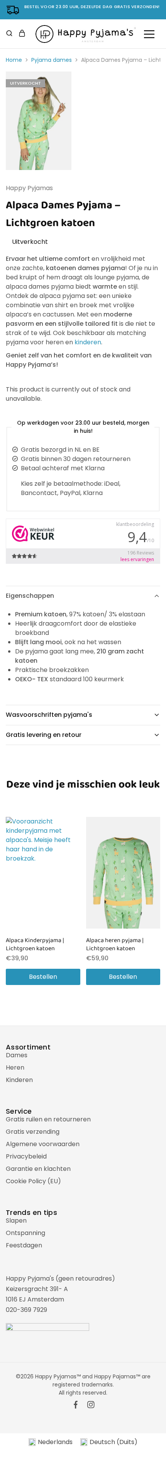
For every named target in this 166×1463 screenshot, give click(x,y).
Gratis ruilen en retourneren (48, 1119)
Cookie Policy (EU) (33, 1181)
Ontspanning (25, 1232)
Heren (15, 1067)
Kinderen (19, 1079)
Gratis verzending (32, 1131)
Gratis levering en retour (43, 734)
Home (14, 60)
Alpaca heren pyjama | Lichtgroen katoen (115, 944)
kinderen (88, 342)
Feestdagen (24, 1245)
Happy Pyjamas (29, 188)
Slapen (16, 1220)
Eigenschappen (30, 595)
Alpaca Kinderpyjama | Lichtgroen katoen (35, 944)
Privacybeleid (26, 1156)
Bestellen (43, 976)
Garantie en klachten (38, 1168)
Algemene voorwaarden (43, 1144)
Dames (16, 1055)
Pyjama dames (51, 60)
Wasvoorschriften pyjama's (49, 714)
